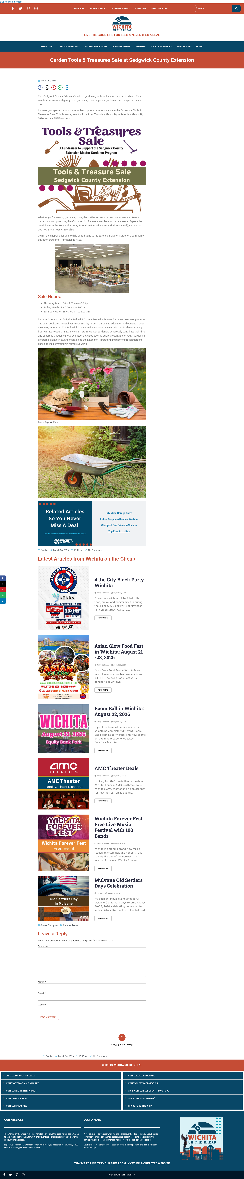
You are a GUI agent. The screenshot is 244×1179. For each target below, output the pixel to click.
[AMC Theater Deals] (63, 783)
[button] (47, 46)
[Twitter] (20, 8)
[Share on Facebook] (40, 87)
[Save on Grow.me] (73, 87)
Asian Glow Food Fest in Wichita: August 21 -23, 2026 (118, 652)
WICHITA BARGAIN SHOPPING (141, 1076)
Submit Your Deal (159, 8)
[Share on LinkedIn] (67, 87)
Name (42, 982)
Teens (75, 925)
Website (42, 1004)
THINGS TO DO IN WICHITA (140, 1106)
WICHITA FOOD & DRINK (16, 1098)
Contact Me (140, 8)
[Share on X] (47, 87)
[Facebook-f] (12, 8)
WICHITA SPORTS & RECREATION (143, 1083)
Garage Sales (184, 46)
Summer (67, 925)
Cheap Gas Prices (98, 8)
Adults (44, 925)
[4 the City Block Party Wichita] (63, 598)
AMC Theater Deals (116, 768)
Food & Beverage (121, 46)
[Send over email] (60, 87)
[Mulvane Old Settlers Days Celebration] (63, 898)
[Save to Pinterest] (53, 87)
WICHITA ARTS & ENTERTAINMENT (21, 1091)
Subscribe (79, 8)
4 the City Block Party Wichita (119, 582)
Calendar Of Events (69, 46)
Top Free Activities (119, 531)
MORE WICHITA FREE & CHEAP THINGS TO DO (148, 1091)
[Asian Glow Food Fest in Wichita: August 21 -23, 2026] (63, 667)
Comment (44, 946)
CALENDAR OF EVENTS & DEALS (20, 1076)
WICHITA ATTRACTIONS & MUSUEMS (22, 1083)
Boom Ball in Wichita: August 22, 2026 (119, 711)
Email (42, 993)
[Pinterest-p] (28, 8)
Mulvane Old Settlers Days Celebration (118, 883)
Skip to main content (11, 1)
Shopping (141, 46)
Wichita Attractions (96, 46)
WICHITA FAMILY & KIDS (16, 1106)
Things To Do (46, 46)
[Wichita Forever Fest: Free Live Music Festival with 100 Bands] (63, 843)
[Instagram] (36, 8)
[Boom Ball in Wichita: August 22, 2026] (63, 728)
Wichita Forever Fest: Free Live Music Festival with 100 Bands (118, 827)
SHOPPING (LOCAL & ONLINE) (141, 1098)
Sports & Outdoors (161, 46)
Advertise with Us (120, 8)
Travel (199, 46)
